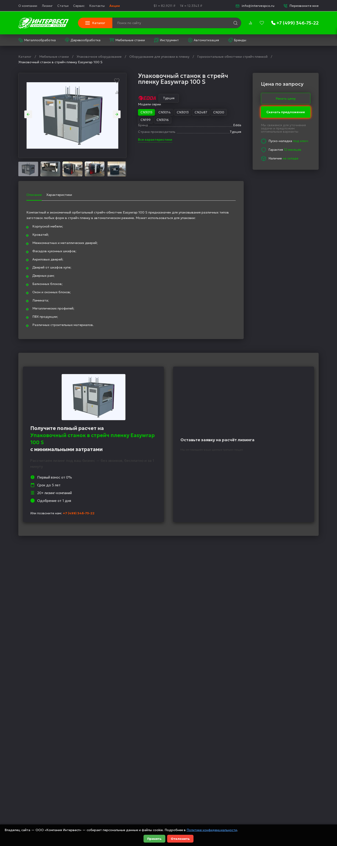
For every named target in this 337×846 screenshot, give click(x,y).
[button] (28, 114)
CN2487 (201, 112)
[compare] (250, 22)
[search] (235, 22)
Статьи (63, 6)
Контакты (97, 6)
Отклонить (180, 839)
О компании (27, 6)
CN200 (218, 112)
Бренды (240, 40)
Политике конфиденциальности (212, 830)
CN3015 (146, 112)
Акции (114, 6)
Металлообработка (40, 40)
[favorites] (261, 22)
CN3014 (164, 112)
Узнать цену (286, 98)
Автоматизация (206, 40)
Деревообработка (85, 40)
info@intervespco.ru (258, 6)
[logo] (43, 23)
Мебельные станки (130, 40)
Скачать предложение (285, 111)
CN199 (146, 120)
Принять (154, 839)
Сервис (79, 6)
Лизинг (47, 6)
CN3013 (183, 112)
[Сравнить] (117, 92)
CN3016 (163, 120)
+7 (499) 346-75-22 (78, 513)
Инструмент (169, 40)
